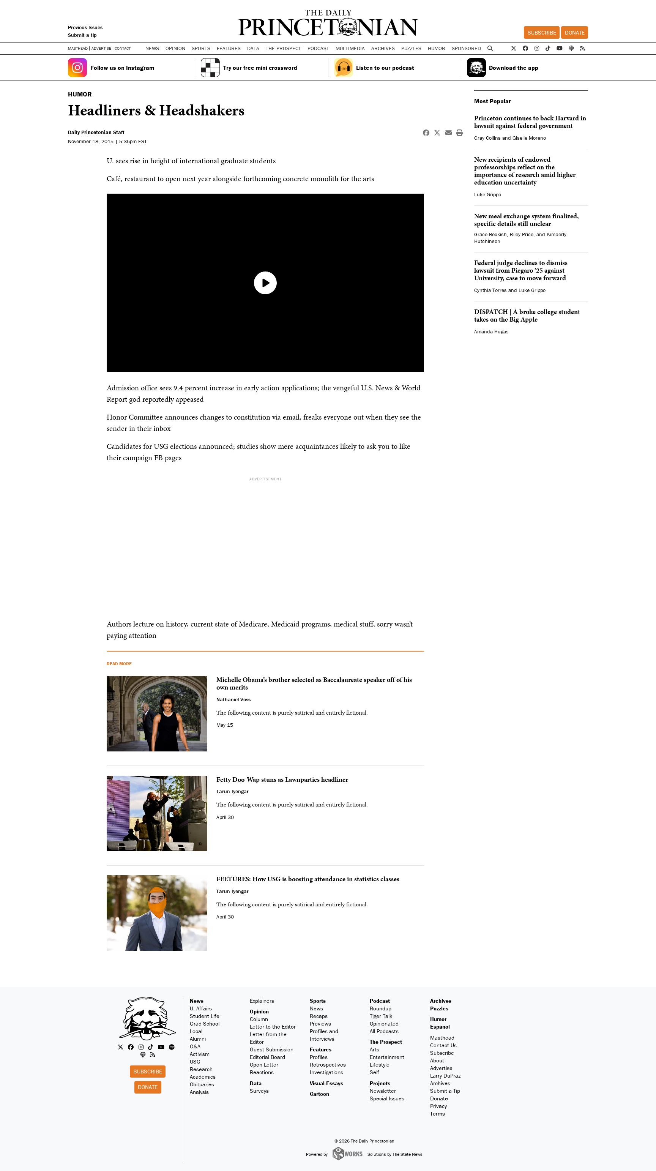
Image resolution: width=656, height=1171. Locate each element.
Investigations (326, 1072)
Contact (123, 48)
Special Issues (387, 1098)
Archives (383, 48)
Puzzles (411, 48)
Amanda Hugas (491, 331)
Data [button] (253, 48)
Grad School (204, 1023)
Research (201, 1069)
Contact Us (443, 1045)
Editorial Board (267, 1057)
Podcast (380, 1000)
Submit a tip (82, 35)
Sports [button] (201, 48)
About (437, 1060)
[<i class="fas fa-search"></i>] (490, 48)
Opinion (259, 1011)
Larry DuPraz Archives (445, 1079)
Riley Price (521, 234)
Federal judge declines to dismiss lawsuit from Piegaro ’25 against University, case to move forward (521, 270)
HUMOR (80, 94)
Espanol (440, 1026)
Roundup (380, 1008)
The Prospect (386, 1041)
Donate (575, 32)
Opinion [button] (175, 48)
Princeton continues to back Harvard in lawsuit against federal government (530, 121)
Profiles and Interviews (324, 1034)
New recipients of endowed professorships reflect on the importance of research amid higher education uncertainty (525, 171)
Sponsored (466, 48)
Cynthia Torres (490, 290)
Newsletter (383, 1090)
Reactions (262, 1072)
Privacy (438, 1105)
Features (320, 1049)
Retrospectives (328, 1064)
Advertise (101, 48)
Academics (203, 1076)
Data (256, 1083)
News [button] (152, 48)
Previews (320, 1023)
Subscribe (542, 32)
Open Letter (264, 1064)
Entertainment (387, 1057)
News (196, 1000)
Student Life (204, 1015)
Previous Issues (85, 27)
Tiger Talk (381, 1015)
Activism (200, 1053)
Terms (437, 1113)
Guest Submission (271, 1049)
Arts (374, 1049)
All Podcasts (384, 1031)
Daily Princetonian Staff (96, 132)
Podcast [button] (318, 48)
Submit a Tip (445, 1090)
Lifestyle (380, 1064)
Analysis (199, 1091)
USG (195, 1061)
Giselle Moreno (529, 137)
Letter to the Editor (273, 1026)
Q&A (195, 1046)
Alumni (198, 1038)
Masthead (78, 48)
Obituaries (202, 1084)
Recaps (319, 1015)
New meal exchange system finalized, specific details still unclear (526, 219)
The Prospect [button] (283, 48)
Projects (380, 1083)
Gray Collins (487, 137)
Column (259, 1019)
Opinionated (384, 1023)
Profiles (319, 1057)
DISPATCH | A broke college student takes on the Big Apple (527, 315)
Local (196, 1031)
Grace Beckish (490, 234)
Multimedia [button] (350, 48)
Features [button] (229, 48)
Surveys (259, 1090)
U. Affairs (201, 1008)
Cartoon (319, 1093)
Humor (436, 48)
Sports (318, 1000)
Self (374, 1072)
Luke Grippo (487, 194)
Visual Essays (326, 1083)
